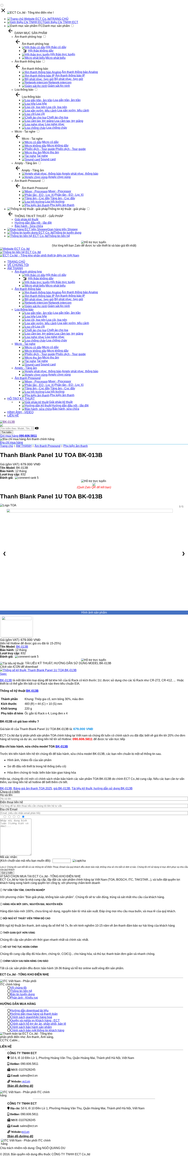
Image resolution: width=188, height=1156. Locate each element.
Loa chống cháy (56, 127)
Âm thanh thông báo (28, 61)
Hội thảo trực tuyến (62, 54)
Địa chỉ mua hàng (11, 442)
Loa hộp (41, 103)
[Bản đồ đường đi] (20, 1085)
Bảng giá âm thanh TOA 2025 (32, 788)
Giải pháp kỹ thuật (26, 219)
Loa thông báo (24, 89)
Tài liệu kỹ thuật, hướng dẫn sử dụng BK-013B (102, 788)
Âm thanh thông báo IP (70, 75)
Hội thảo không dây (40, 50)
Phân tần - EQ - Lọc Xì (69, 194)
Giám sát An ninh (59, 85)
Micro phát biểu (56, 57)
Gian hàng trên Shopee (62, 229)
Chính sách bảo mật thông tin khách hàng (37, 1030)
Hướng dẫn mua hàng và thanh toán (34, 1013)
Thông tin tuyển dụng (67, 232)
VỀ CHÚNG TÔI (18, 265)
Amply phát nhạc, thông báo (80, 173)
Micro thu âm (50, 152)
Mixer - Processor (59, 191)
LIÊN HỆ (13, 415)
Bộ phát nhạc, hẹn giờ (68, 79)
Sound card (48, 159)
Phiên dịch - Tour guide (71, 149)
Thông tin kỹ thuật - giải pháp (67, 208)
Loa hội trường (54, 201)
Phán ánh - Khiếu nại (24, 997)
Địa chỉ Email (8, 809)
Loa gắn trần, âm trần (67, 100)
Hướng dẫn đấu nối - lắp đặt (33, 222)
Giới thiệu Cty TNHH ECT (61, 22)
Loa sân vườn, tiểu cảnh (73, 110)
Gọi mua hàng (18, 435)
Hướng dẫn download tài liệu (29, 1010)
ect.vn (26, 1081)
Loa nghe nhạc (54, 124)
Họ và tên (6, 795)
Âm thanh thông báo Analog (80, 72)
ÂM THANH (15, 268)
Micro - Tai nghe (25, 131)
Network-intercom (59, 82)
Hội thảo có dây (56, 47)
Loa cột (40, 113)
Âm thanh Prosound (28, 180)
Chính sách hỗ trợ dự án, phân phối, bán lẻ (38, 1023)
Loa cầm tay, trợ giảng (68, 120)
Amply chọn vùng (59, 177)
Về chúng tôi (18, 987)
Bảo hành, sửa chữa (65, 408)
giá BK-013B (61, 788)
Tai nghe (42, 155)
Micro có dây (50, 142)
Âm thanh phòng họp (28, 36)
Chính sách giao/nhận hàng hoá (31, 1017)
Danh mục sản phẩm (56, 25)
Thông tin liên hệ (59, 236)
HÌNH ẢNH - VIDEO (20, 412)
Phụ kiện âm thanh (62, 205)
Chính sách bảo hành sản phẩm (31, 1027)
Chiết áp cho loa (57, 117)
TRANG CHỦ (59, 18)
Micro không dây (57, 145)
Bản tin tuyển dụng (22, 994)
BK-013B (22, 646)
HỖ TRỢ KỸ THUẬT (21, 398)
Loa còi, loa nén (56, 107)
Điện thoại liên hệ (11, 802)
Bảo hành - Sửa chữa (29, 226)
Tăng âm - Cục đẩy (62, 198)
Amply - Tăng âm (26, 163)
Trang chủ (6, 445)
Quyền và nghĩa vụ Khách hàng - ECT (35, 1020)
